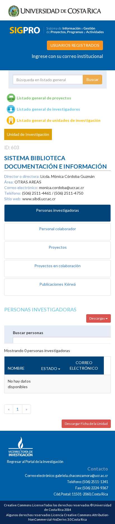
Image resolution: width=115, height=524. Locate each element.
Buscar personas (28, 332)
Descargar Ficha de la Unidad (86, 423)
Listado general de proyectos (44, 98)
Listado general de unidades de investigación (58, 120)
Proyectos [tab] (58, 247)
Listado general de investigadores (48, 109)
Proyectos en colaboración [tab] (57, 265)
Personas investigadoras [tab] (57, 210)
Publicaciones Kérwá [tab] (57, 284)
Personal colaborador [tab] (57, 228)
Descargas (97, 318)
